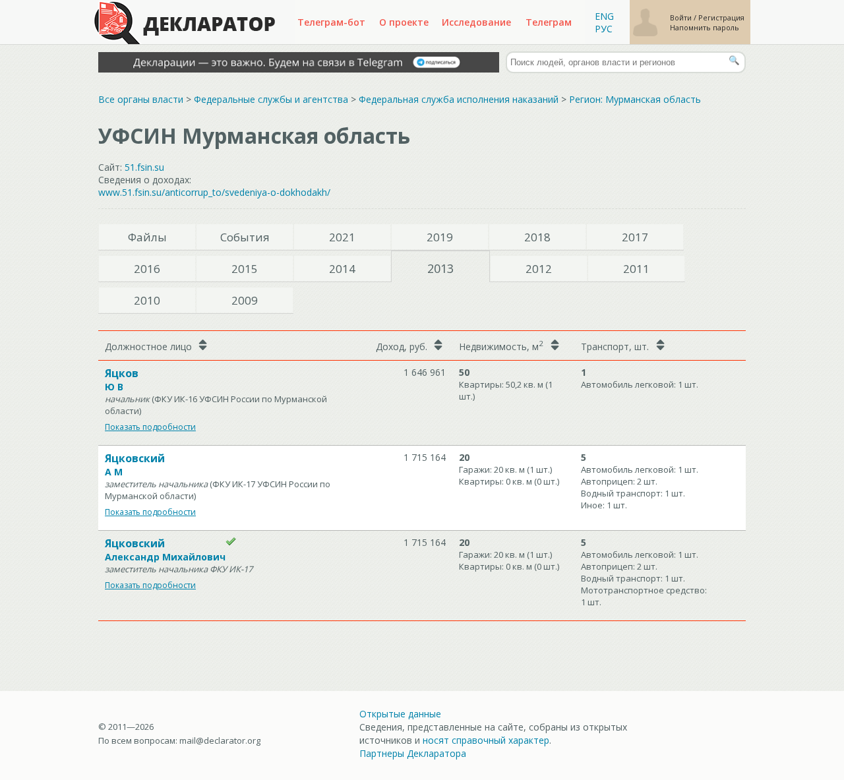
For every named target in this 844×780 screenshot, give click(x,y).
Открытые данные (400, 713)
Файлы (147, 237)
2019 (440, 237)
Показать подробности (150, 427)
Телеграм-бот (331, 22)
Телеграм (549, 22)
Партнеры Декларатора (412, 753)
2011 (636, 268)
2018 (537, 237)
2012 (539, 268)
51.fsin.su (144, 167)
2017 (635, 237)
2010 (147, 300)
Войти (682, 17)
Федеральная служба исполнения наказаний (458, 99)
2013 (440, 268)
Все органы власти (140, 99)
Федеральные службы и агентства (271, 99)
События (245, 237)
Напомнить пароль (704, 27)
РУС (604, 28)
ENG (604, 16)
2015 (244, 268)
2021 (342, 237)
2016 (147, 268)
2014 (342, 268)
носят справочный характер (486, 740)
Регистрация (721, 17)
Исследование (476, 22)
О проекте (404, 22)
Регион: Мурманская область (635, 99)
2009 (244, 300)
